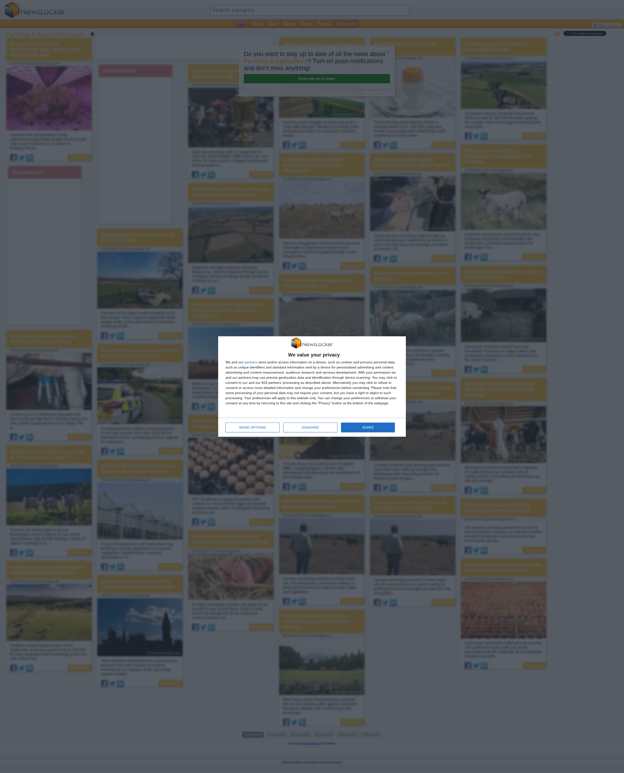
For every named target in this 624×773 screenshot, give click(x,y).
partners (250, 362)
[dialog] (312, 386)
